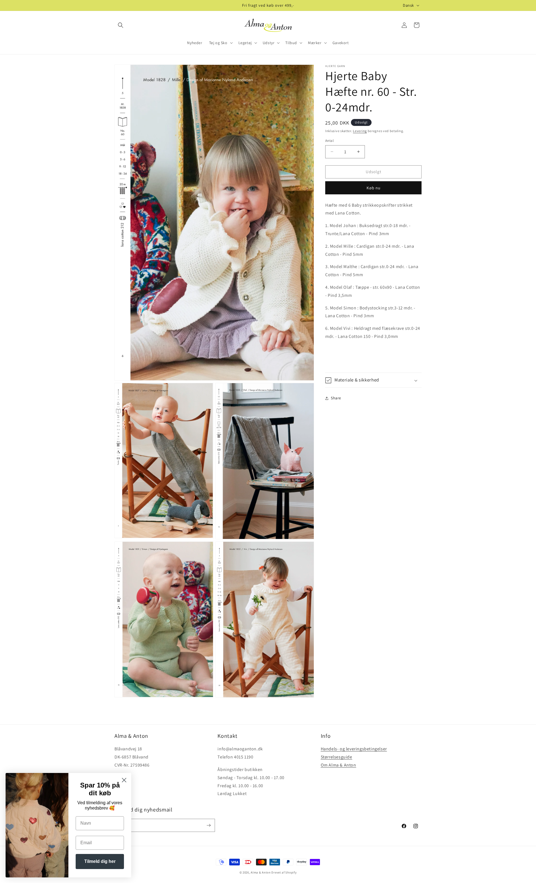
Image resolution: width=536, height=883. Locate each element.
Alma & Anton (261, 872)
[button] (120, 25)
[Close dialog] (124, 780)
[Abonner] (208, 825)
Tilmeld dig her (100, 861)
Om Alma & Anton (338, 765)
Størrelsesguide (336, 757)
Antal (329, 140)
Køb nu (374, 187)
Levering (360, 131)
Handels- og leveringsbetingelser (354, 749)
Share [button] (336, 397)
